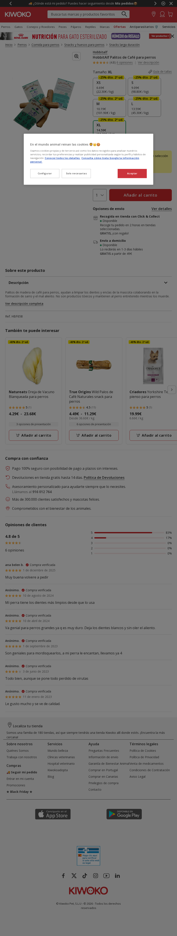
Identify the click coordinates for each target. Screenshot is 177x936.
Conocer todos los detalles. (62, 158)
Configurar (45, 173)
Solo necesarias (76, 173)
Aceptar (132, 173)
